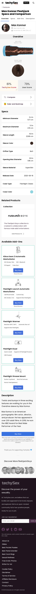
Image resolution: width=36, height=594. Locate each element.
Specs (12, 19)
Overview (4, 19)
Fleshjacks (6, 7)
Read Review (18, 274)
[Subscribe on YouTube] (20, 530)
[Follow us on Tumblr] (11, 530)
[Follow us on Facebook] (4, 530)
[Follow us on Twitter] (8, 530)
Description (30, 19)
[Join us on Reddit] (15, 530)
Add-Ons (20, 19)
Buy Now (18, 270)
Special (26, 3)
